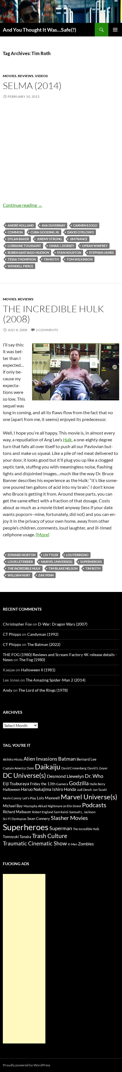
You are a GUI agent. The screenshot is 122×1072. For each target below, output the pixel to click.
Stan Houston (69, 252)
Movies (9, 76)
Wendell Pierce (20, 266)
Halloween (11, 789)
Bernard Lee (86, 759)
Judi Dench (84, 789)
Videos (41, 76)
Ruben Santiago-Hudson (28, 252)
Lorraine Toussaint (24, 246)
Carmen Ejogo (85, 225)
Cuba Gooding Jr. (45, 232)
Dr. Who (94, 776)
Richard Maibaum (17, 812)
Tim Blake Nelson (63, 568)
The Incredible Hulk (24, 568)
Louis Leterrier (20, 561)
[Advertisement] (24, 958)
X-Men (72, 844)
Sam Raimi (61, 812)
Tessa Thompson (22, 259)
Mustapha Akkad (35, 806)
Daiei (30, 768)
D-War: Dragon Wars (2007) (62, 624)
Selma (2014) (32, 85)
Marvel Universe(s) (56, 561)
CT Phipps (12, 634)
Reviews (25, 76)
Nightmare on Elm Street (64, 806)
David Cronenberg (74, 768)
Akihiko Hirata (13, 759)
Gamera (62, 784)
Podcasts (94, 805)
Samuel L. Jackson (82, 812)
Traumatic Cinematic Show (35, 843)
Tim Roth (51, 259)
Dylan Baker (18, 239)
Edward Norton (21, 555)
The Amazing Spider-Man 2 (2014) (55, 680)
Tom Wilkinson (79, 259)
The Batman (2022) (43, 644)
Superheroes (91, 561)
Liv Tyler (50, 555)
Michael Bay (13, 806)
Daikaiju (47, 766)
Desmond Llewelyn (65, 776)
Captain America (14, 768)
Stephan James (101, 252)
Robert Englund (42, 812)
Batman (67, 759)
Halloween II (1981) (38, 669)
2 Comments (47, 330)
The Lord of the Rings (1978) (43, 690)
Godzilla (79, 783)
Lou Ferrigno (77, 555)
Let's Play (29, 798)
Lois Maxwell (48, 797)
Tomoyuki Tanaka (17, 836)
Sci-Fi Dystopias (14, 819)
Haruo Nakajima (36, 789)
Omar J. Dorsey (61, 246)
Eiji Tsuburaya (16, 783)
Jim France (78, 239)
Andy (7, 690)
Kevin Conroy (12, 798)
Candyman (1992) (42, 634)
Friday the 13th (42, 784)
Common (15, 232)
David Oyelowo (80, 232)
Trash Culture (49, 835)
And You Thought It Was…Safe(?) (39, 30)
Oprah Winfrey (95, 246)
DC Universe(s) (24, 775)
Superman (60, 828)
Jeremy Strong (49, 239)
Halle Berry (97, 784)
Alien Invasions (40, 759)
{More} (42, 534)
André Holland (21, 225)
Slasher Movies (69, 817)
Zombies (86, 843)
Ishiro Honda (64, 789)
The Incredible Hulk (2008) (53, 314)
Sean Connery (38, 818)
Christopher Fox (17, 624)
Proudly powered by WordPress (26, 1065)
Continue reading (22, 205)
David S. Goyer (97, 768)
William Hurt (19, 575)
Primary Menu (115, 29)
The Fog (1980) (32, 659)
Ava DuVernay (53, 225)
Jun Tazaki (100, 789)
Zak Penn (46, 575)
